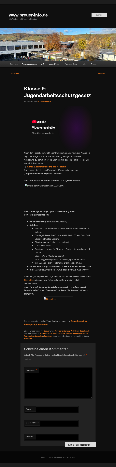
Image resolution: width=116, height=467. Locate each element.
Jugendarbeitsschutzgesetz (77, 333)
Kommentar (31, 370)
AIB (42, 64)
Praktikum (75, 331)
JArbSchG (60, 333)
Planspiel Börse (71, 64)
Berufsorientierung (29, 64)
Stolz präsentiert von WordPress (62, 457)
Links (84, 64)
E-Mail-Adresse (32, 422)
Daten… (94, 64)
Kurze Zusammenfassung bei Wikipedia (46, 166)
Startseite (14, 64)
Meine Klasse (54, 64)
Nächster (102, 73)
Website (29, 436)
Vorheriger (14, 73)
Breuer (47, 331)
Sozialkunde (85, 331)
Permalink (28, 338)
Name (28, 409)
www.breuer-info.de (28, 15)
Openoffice (29, 279)
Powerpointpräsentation (33, 336)
